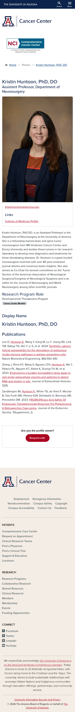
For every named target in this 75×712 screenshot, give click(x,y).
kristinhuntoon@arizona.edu (22, 207)
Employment (21, 499)
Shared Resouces (12, 588)
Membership (9, 603)
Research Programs (14, 579)
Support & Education (14, 556)
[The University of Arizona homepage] (20, 4)
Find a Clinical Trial (14, 551)
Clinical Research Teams (17, 541)
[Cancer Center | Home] (37, 21)
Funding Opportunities (16, 613)
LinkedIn (11, 641)
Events (6, 608)
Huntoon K (17, 342)
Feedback (61, 508)
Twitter (10, 636)
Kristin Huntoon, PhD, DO (51, 65)
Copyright (61, 503)
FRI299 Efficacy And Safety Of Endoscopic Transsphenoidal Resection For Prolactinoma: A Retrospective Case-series (37, 404)
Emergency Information (47, 499)
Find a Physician (12, 546)
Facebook (12, 631)
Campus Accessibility (21, 508)
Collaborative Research (16, 583)
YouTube (11, 646)
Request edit (37, 438)
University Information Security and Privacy (37, 699)
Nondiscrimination (19, 503)
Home (12, 65)
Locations (8, 560)
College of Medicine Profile (21, 221)
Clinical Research (13, 593)
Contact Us (44, 508)
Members (7, 598)
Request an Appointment (17, 536)
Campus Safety (42, 503)
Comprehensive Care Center (19, 531)
